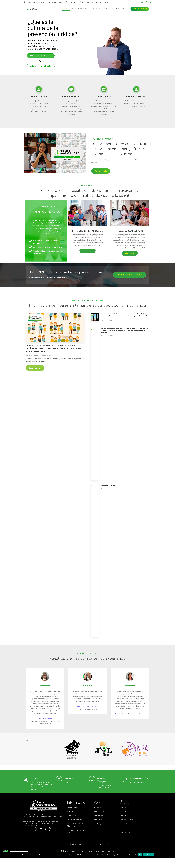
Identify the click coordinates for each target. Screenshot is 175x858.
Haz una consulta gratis (40, 55)
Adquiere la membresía (40, 66)
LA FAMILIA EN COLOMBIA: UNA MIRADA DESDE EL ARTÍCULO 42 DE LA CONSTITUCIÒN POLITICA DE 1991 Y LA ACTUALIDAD (54, 348)
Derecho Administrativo (128, 824)
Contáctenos (71, 815)
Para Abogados (98, 824)
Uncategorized (46, 355)
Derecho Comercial (126, 811)
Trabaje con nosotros (74, 819)
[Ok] (172, 855)
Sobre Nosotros (72, 807)
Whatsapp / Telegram (103, 780)
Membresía (97, 807)
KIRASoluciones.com (71, 851)
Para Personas (98, 811)
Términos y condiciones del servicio (76, 831)
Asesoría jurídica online (101, 828)
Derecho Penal (125, 828)
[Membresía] (87, 213)
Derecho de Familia (126, 819)
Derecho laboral (125, 815)
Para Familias (98, 815)
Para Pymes (97, 819)
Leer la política (148, 855)
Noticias (70, 811)
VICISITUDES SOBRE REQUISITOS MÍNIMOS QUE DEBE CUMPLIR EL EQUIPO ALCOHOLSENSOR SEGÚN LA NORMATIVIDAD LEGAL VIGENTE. (125, 331)
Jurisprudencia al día (109, 486)
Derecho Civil (124, 807)
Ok (140, 855)
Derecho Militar (125, 832)
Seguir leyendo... (34, 368)
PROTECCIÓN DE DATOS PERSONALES (75, 825)
